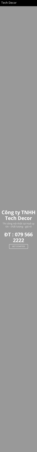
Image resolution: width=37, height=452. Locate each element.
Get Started (18, 246)
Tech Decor (9, 3)
